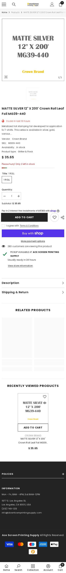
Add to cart (24, 217)
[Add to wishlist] (44, 396)
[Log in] (52, 4)
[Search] (14, 4)
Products (15, 12)
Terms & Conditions (29, 226)
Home (4, 12)
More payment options (33, 241)
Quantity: (7, 189)
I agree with (12, 225)
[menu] (4, 4)
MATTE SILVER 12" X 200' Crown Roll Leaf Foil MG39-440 (33, 441)
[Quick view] (44, 403)
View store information (20, 265)
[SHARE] (61, 217)
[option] (33, 49)
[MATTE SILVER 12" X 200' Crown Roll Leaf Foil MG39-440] (33, 408)
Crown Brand (19, 138)
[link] (54, 217)
